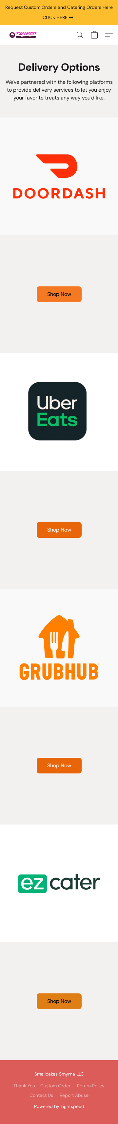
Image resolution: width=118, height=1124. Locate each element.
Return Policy (91, 1086)
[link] (59, 17)
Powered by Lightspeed (59, 1106)
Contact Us (41, 1095)
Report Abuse (74, 1095)
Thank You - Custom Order (41, 1086)
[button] (24, 35)
